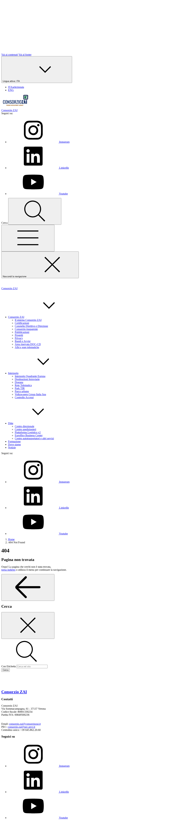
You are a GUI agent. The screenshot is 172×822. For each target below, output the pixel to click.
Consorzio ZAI (16, 317)
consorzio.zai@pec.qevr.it (21, 726)
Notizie (12, 447)
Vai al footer (24, 54)
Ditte (10, 423)
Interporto (13, 373)
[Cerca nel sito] (34, 211)
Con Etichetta (8, 666)
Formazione (14, 441)
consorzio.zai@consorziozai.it (25, 723)
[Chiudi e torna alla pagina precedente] (27, 625)
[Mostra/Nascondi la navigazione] (27, 238)
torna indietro (8, 569)
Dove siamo (14, 444)
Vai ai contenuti (9, 54)
